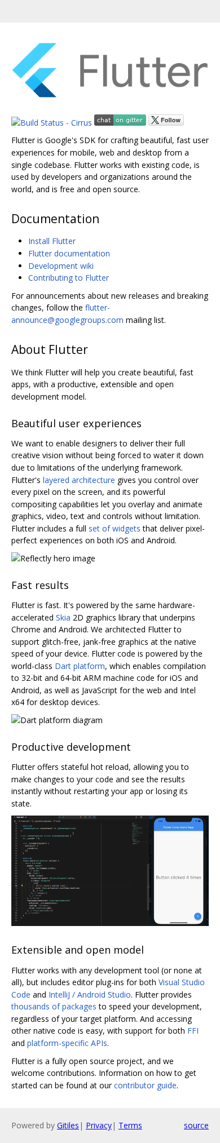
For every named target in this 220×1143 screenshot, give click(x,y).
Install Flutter (52, 241)
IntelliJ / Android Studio (90, 994)
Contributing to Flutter (68, 277)
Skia (63, 617)
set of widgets (114, 528)
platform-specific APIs (67, 1043)
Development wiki (61, 265)
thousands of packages (53, 1006)
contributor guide (145, 1085)
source (196, 1125)
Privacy (99, 1125)
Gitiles (68, 1125)
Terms (130, 1125)
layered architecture (79, 480)
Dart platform (80, 666)
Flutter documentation (69, 253)
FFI (193, 1030)
